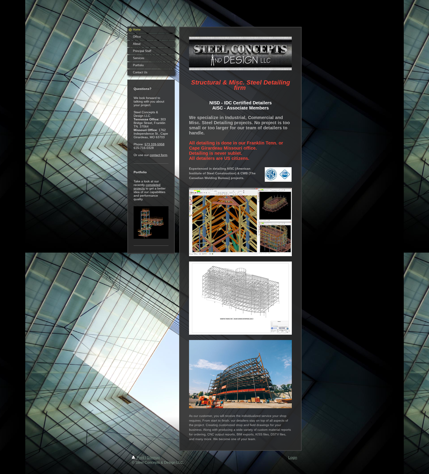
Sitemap (153, 458)
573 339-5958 (154, 144)
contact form (158, 155)
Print (140, 458)
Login (292, 458)
